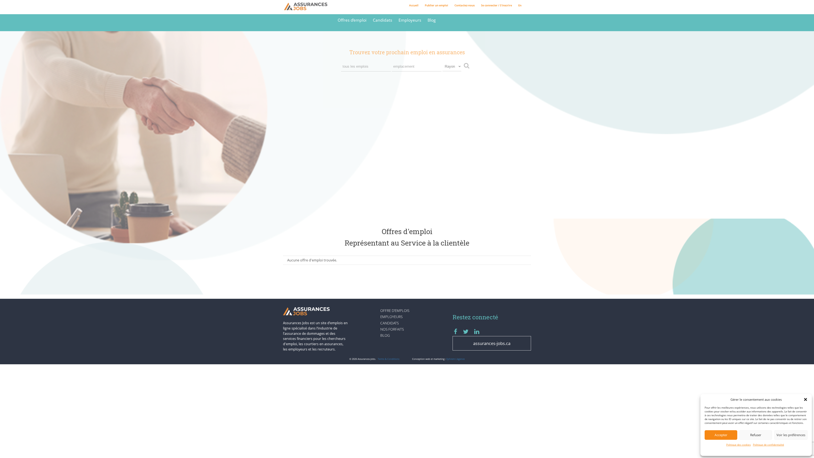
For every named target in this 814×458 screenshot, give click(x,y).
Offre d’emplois (394, 310)
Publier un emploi (436, 5)
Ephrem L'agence (455, 358)
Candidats (382, 20)
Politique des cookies (738, 445)
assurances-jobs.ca (491, 343)
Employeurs (410, 20)
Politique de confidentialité (768, 445)
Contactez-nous (464, 5)
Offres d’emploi (352, 20)
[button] (805, 399)
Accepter (721, 435)
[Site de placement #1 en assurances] (309, 6)
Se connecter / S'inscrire (496, 5)
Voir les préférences (790, 435)
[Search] (467, 65)
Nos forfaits (392, 329)
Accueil (413, 5)
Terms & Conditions (388, 358)
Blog (432, 20)
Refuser (755, 435)
